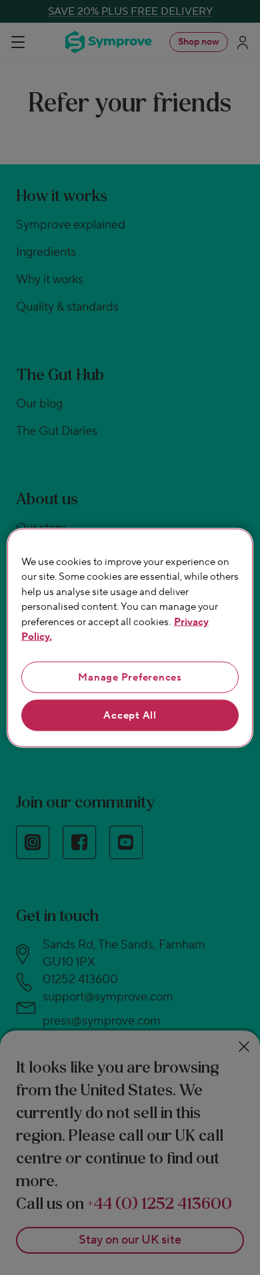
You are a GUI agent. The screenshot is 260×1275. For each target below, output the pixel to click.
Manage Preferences (130, 677)
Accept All (130, 715)
